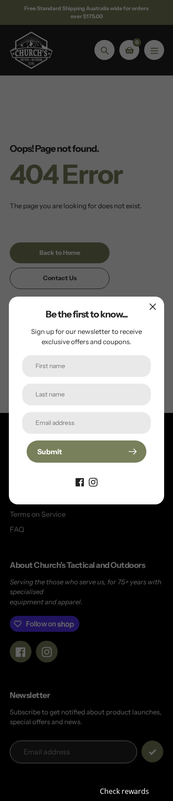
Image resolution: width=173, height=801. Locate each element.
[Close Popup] (152, 306)
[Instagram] (93, 481)
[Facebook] (79, 481)
